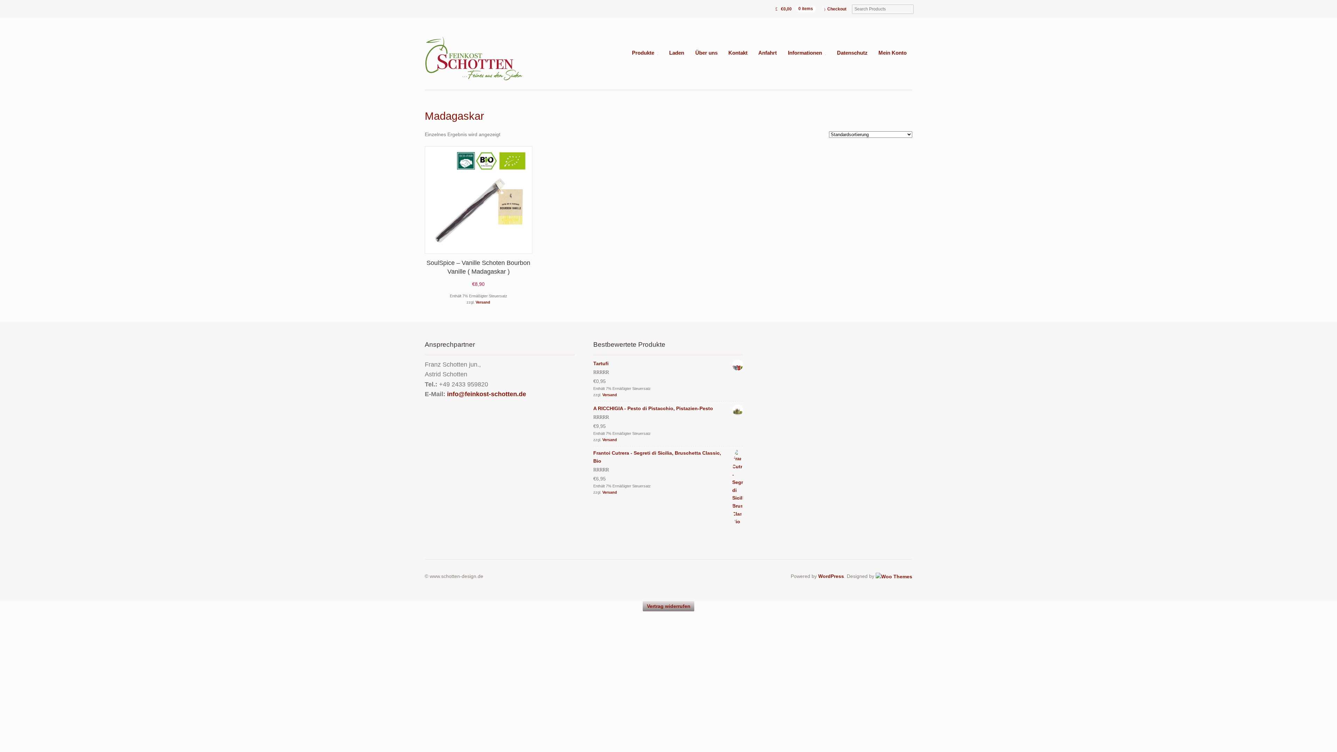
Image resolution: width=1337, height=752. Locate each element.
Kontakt (738, 53)
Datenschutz (852, 53)
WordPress (831, 576)
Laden (676, 53)
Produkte (643, 53)
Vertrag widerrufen (668, 606)
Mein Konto (892, 53)
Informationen (805, 53)
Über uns (706, 53)
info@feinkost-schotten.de (486, 394)
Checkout (836, 9)
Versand (483, 302)
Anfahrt (767, 53)
